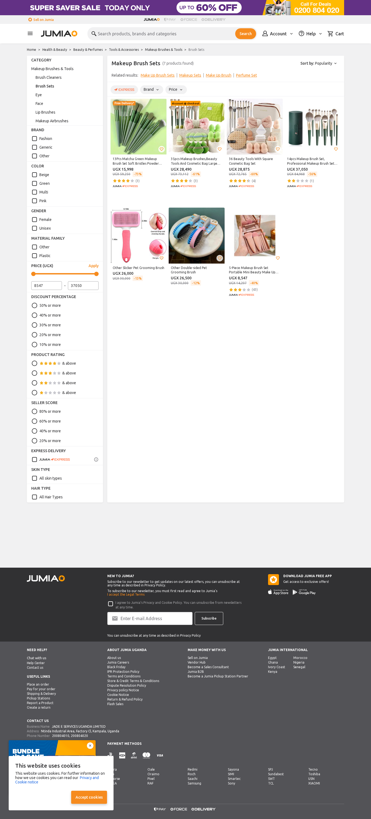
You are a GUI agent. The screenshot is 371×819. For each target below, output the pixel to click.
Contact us (35, 667)
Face (39, 103)
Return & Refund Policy (125, 699)
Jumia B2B (196, 671)
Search (246, 34)
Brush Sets (45, 86)
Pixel (151, 778)
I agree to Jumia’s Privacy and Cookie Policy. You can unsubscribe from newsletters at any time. (178, 605)
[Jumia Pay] (170, 19)
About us (114, 657)
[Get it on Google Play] (304, 592)
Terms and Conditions (123, 676)
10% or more (50, 344)
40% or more (50, 315)
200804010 (60, 735)
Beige (44, 175)
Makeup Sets (190, 75)
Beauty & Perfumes (88, 49)
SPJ (270, 769)
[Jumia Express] (50, 459)
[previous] (114, 76)
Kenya (272, 671)
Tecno (313, 769)
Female (45, 219)
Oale (151, 769)
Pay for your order (41, 689)
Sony (231, 783)
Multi (43, 192)
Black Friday (116, 667)
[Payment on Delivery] (110, 755)
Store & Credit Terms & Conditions (133, 681)
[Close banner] (90, 745)
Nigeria (298, 662)
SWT (271, 778)
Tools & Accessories (124, 49)
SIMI (231, 774)
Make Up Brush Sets (158, 75)
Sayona (233, 769)
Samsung (194, 783)
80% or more (50, 411)
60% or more (50, 421)
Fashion (45, 138)
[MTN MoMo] (122, 755)
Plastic (45, 256)
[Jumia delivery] (214, 19)
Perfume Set (246, 75)
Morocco (300, 657)
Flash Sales (115, 704)
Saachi (192, 778)
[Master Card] (146, 755)
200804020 (79, 735)
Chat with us (36, 658)
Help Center (36, 663)
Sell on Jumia (43, 19)
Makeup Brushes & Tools (163, 49)
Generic (45, 147)
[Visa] (159, 755)
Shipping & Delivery (41, 693)
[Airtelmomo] (133, 755)
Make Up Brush (218, 75)
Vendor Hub (197, 662)
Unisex (45, 228)
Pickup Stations (38, 698)
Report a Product (40, 703)
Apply (94, 266)
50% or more (50, 305)
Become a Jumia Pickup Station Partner (218, 676)
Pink (42, 201)
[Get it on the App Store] (278, 592)
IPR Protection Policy (123, 671)
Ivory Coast (276, 667)
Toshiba (314, 774)
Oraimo (153, 774)
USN (311, 778)
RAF (150, 783)
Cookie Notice (118, 694)
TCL (271, 783)
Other (44, 156)
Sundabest (276, 774)
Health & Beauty (54, 49)
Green (44, 183)
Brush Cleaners (49, 77)
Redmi (192, 769)
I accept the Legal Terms (125, 594)
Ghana (273, 662)
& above (69, 363)
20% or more (50, 335)
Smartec (234, 778)
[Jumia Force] (188, 19)
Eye (39, 95)
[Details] (96, 459)
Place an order (38, 684)
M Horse (113, 778)
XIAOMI (314, 783)
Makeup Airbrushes (52, 121)
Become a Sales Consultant (208, 667)
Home (31, 49)
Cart (339, 33)
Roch (192, 774)
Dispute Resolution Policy (126, 685)
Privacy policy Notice (123, 690)
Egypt (272, 657)
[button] (161, 149)
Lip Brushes (45, 112)
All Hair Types (51, 497)
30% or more (50, 325)
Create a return (39, 707)
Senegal (299, 667)
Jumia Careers (118, 662)
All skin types (50, 478)
